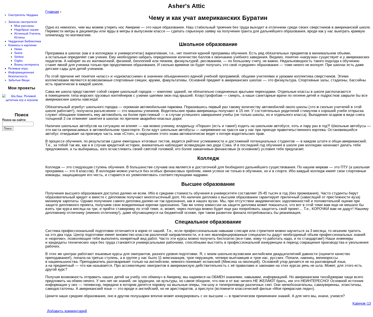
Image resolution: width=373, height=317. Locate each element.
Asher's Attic (186, 6)
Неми (18, 49)
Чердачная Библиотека (24, 41)
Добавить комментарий (67, 311)
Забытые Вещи (19, 80)
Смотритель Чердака (23, 15)
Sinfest (19, 56)
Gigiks (18, 60)
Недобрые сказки (26, 29)
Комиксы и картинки (22, 45)
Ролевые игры (18, 68)
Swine (18, 53)
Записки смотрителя (22, 22)
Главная (52, 12)
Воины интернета (26, 64)
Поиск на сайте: (14, 119)
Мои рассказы (24, 25)
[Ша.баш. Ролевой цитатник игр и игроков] (21, 100)
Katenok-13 (361, 303)
